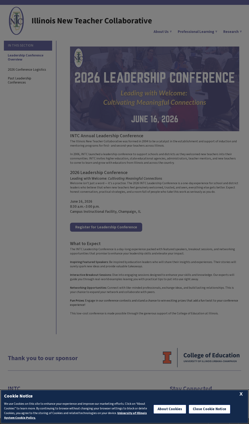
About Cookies (170, 409)
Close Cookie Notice (209, 409)
